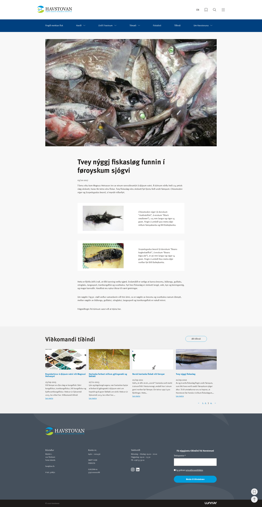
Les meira (49, 398)
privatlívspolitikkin (194, 470)
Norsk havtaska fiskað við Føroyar (148, 374)
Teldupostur (180, 455)
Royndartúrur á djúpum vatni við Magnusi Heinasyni (65, 375)
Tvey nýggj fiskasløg (185, 374)
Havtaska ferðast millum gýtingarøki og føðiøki (108, 375)
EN (197, 9)
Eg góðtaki (189, 470)
